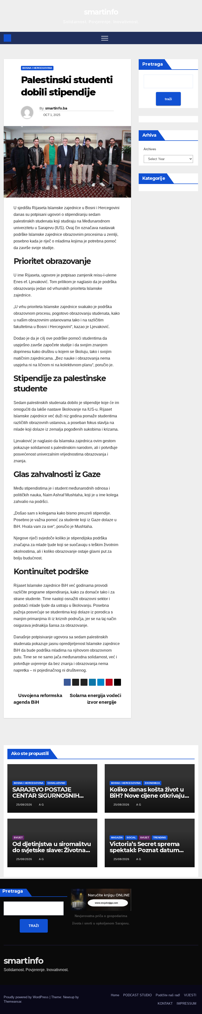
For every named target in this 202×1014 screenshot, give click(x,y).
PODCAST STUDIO (137, 995)
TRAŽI (34, 926)
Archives (150, 149)
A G (41, 804)
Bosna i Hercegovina (37, 68)
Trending (159, 837)
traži (168, 99)
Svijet (18, 837)
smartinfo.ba (56, 108)
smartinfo (101, 12)
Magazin (116, 837)
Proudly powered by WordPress (27, 997)
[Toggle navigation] (104, 38)
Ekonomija (152, 783)
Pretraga (152, 64)
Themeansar (12, 1001)
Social (131, 837)
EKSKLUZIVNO (56, 783)
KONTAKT (165, 1003)
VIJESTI (190, 995)
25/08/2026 (24, 804)
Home (115, 995)
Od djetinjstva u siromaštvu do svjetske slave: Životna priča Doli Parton (51, 850)
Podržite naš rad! (168, 995)
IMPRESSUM (186, 1003)
